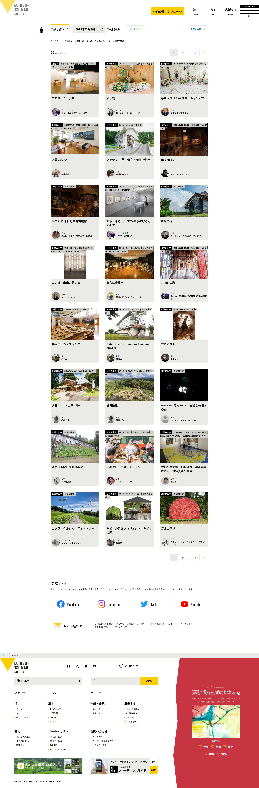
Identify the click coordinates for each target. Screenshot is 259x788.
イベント (54, 693)
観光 (230, 746)
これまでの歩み (23, 737)
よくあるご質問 (99, 745)
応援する (130, 703)
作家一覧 (96, 713)
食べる (53, 717)
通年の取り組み (23, 741)
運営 (224, 754)
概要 (17, 731)
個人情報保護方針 (58, 749)
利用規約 (54, 745)
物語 (212, 754)
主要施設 (54, 713)
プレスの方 (97, 737)
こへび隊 (130, 717)
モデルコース (22, 717)
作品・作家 (41, 25)
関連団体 (20, 745)
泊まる (53, 721)
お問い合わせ (99, 731)
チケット (20, 709)
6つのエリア (55, 709)
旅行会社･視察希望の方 (102, 741)
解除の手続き (56, 741)
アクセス (20, 693)
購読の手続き (56, 737)
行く (17, 703)
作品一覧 (96, 709)
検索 (149, 680)
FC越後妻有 (131, 713)
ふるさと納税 (132, 721)
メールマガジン (58, 731)
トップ (5, 655)
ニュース (96, 693)
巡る (51, 703)
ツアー (19, 713)
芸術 (218, 746)
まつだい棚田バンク (135, 709)
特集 (206, 746)
